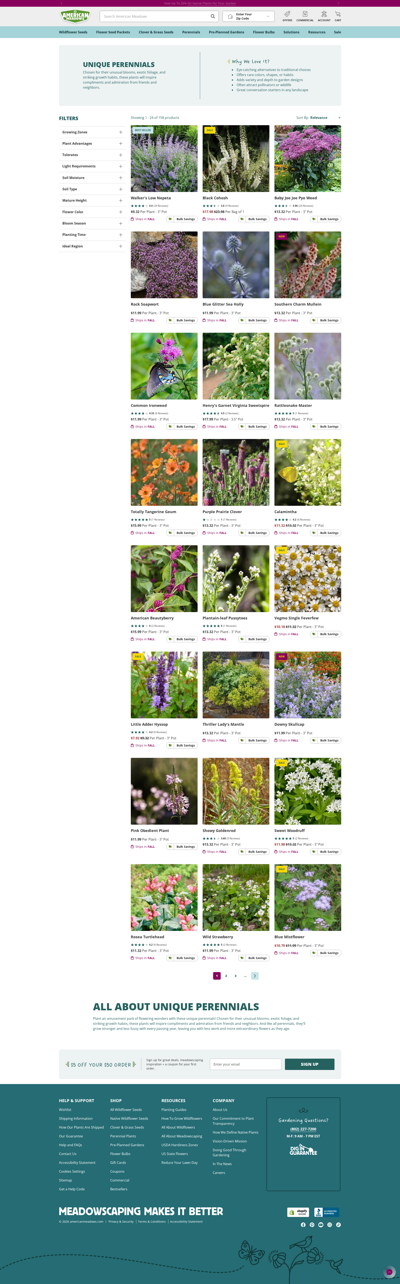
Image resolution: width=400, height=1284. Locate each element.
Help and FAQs (70, 1145)
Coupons (117, 1171)
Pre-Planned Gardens (127, 1145)
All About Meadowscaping (181, 1136)
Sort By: (303, 117)
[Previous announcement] (61, 3)
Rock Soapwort (145, 304)
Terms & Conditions (152, 1222)
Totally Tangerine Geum (153, 511)
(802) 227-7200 (303, 1129)
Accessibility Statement (77, 1162)
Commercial (119, 1180)
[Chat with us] (389, 1272)
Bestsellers (118, 1189)
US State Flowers (174, 1153)
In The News (222, 1164)
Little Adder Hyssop (149, 724)
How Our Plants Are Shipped (81, 1127)
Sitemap (65, 1180)
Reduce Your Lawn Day (179, 1162)
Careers (219, 1172)
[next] (255, 976)
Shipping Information (76, 1118)
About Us (220, 1109)
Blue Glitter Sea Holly (223, 304)
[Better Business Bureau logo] (327, 1212)
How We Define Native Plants (235, 1132)
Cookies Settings (72, 1171)
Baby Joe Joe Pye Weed (295, 197)
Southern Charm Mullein (297, 304)
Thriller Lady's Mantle (223, 724)
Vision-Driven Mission (230, 1141)
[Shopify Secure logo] (298, 1212)
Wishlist (65, 1109)
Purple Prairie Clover (222, 511)
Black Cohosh (215, 197)
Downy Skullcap (289, 724)
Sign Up (310, 1064)
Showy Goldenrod (219, 830)
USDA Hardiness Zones (179, 1145)
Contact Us (67, 1153)
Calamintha (285, 511)
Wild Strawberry (218, 936)
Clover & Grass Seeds (127, 1127)
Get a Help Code (72, 1189)
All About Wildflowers (178, 1127)
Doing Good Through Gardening (229, 1152)
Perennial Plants (123, 1136)
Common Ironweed (149, 405)
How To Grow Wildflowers (181, 1118)
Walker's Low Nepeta (151, 197)
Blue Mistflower (289, 936)
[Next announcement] (338, 3)
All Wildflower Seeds (126, 1109)
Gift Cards (118, 1162)
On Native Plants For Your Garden (212, 3)
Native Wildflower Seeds (129, 1118)
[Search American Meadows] (213, 16)
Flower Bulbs (120, 1153)
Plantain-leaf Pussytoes (225, 617)
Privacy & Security (121, 1222)
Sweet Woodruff (289, 830)
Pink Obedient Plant (150, 830)
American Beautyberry (152, 617)
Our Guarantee (71, 1136)
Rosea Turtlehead (147, 936)
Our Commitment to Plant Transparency (233, 1121)
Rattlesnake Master (293, 405)
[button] (338, 16)
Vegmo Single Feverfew (296, 617)
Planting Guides (173, 1109)
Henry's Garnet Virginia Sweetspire (236, 405)
